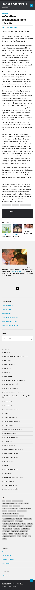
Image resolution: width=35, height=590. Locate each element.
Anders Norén (11, 586)
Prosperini (15, 531)
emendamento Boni (8, 518)
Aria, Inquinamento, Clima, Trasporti (14, 356)
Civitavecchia (8, 376)
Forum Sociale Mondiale (11, 421)
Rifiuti (5, 533)
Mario (5, 27)
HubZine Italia (6, 563)
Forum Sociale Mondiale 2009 (11, 523)
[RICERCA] (30, 338)
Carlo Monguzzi (6, 555)
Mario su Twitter (6, 309)
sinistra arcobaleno (9, 536)
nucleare (15, 205)
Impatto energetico (9, 433)
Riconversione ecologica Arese (12, 477)
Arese (20, 503)
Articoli (6, 360)
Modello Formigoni (9, 457)
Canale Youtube (6, 313)
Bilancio (6, 368)
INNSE (23, 523)
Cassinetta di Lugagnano (10, 508)
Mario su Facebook (7, 305)
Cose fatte (7, 406)
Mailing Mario (8, 445)
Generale (5, 13)
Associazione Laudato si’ (18, 271)
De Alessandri (7, 513)
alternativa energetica (10, 503)
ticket (25, 536)
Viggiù (5, 538)
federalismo (6, 205)
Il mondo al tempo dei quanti (12, 429)
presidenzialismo (26, 205)
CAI (10, 505)
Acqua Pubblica (17, 500)
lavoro (30, 523)
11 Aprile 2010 (12, 27)
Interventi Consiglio (9, 437)
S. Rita (11, 533)
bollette (6, 372)
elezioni (15, 513)
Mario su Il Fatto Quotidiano (12, 449)
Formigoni (19, 521)
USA (30, 536)
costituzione (22, 511)
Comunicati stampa (9, 384)
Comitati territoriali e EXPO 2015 (13, 380)
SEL (27, 533)
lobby (4, 526)
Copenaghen (12, 511)
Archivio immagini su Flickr (9, 321)
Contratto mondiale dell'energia (13, 392)
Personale (7, 473)
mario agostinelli (14, 4)
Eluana (21, 516)
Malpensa (20, 526)
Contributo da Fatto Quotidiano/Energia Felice (17, 396)
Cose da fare (7, 402)
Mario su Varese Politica (11, 453)
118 (4, 500)
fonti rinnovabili (8, 521)
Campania (16, 505)
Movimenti (7, 461)
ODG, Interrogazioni (10, 469)
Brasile (5, 505)
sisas (19, 536)
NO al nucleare (7, 528)
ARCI (3, 551)
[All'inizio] (31, 580)
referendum (23, 531)
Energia (6, 413)
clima (4, 511)
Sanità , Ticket (8, 481)
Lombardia (12, 526)
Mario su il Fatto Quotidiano (10, 325)
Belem (26, 503)
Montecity (28, 526)
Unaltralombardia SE (10, 489)
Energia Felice (6, 575)
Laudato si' (7, 441)
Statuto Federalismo (10, 485)
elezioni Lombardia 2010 (10, 516)
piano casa (6, 531)
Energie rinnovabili (9, 417)
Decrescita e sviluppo (10, 409)
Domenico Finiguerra (8, 559)
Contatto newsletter (10, 388)
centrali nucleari (25, 508)
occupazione (25, 528)
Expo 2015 (19, 518)
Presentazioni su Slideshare (10, 317)
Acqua (6, 352)
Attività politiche (9, 364)
